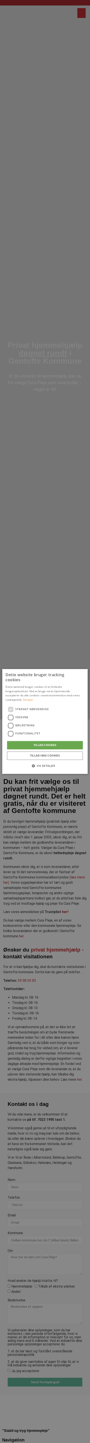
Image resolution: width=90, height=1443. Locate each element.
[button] (45, 766)
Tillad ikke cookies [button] (45, 756)
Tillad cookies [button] (45, 745)
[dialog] (45, 721)
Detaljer (28, 700)
